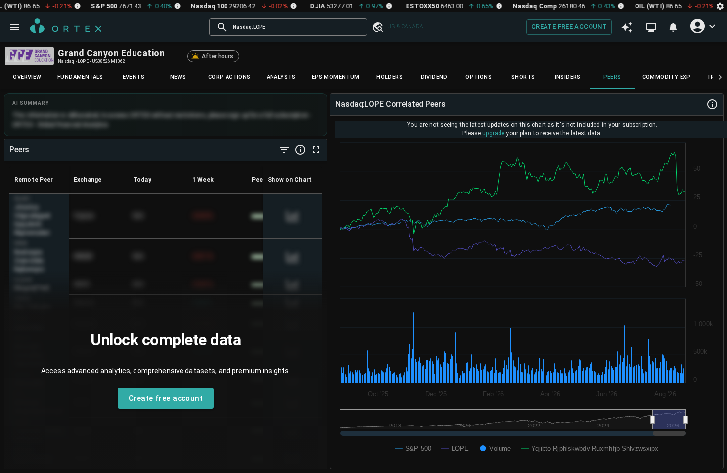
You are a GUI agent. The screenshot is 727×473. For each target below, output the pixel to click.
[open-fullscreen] (316, 150)
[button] (377, 27)
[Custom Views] (651, 27)
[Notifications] (673, 27)
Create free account (569, 26)
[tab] (27, 77)
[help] (300, 150)
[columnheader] (39, 179)
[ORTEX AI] (626, 27)
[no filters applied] (284, 150)
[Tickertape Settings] (720, 6)
